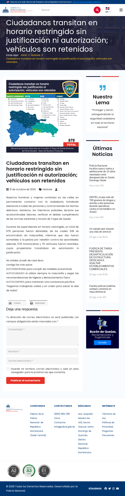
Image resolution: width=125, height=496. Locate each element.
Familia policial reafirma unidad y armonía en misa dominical (102, 289)
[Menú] (121, 10)
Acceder (102, 342)
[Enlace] (17, 10)
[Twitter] (109, 488)
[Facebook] (105, 488)
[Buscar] (97, 9)
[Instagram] (113, 488)
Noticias (47, 189)
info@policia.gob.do (64, 426)
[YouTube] (117, 488)
